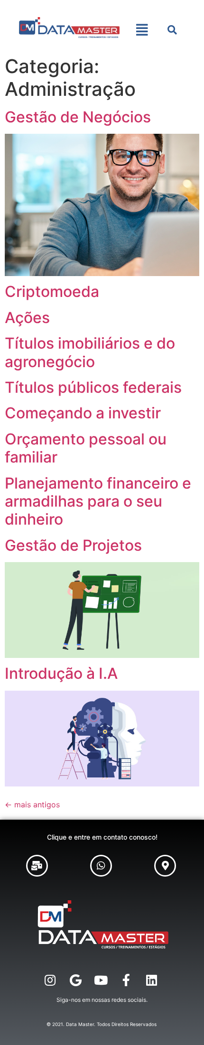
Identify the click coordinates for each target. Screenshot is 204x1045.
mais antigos (32, 804)
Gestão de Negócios (78, 117)
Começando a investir (83, 413)
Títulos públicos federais (93, 387)
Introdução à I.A (61, 673)
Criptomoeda (52, 291)
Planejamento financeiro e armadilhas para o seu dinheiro (98, 501)
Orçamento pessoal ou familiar (86, 448)
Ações (27, 317)
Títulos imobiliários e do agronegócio (90, 352)
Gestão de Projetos (73, 545)
